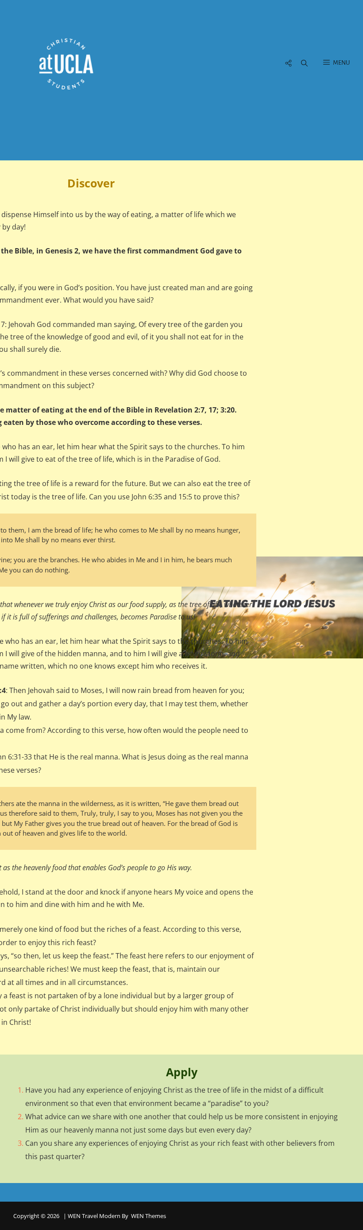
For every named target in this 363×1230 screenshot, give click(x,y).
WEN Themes (148, 1216)
